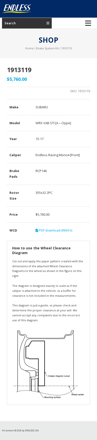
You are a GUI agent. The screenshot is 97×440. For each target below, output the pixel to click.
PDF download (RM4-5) (55, 230)
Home (29, 48)
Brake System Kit (47, 48)
